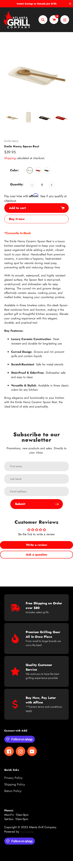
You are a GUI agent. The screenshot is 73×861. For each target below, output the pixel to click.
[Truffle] (47, 170)
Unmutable (26, 831)
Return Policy (12, 791)
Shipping (10, 158)
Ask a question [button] (36, 554)
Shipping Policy (14, 784)
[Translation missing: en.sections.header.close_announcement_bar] (70, 4)
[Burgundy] (38, 170)
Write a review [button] (36, 545)
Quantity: (16, 184)
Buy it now (17, 219)
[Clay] (30, 170)
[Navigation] (64, 19)
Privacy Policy (13, 778)
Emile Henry (11, 141)
